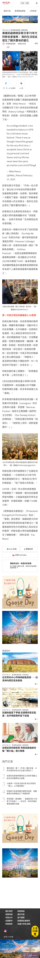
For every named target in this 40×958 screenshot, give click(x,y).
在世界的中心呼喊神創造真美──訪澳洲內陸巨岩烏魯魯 (20, 679)
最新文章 (7, 11)
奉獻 (27, 3)
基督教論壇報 (20, 11)
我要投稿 (9, 914)
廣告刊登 (21, 914)
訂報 (22, 3)
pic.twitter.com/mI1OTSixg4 (21, 165)
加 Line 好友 (11, 549)
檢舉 (36, 43)
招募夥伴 (9, 920)
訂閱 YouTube (20, 555)
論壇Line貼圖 (8, 937)
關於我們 (9, 911)
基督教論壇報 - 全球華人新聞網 (6, 3)
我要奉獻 (13, 567)
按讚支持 (29, 549)
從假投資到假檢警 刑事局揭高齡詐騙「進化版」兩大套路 (19, 749)
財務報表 (9, 923)
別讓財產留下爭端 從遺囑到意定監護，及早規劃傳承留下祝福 (19, 714)
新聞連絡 (21, 911)
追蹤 (8, 47)
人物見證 (32, 11)
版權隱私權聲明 (23, 920)
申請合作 (9, 917)
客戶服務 (21, 917)
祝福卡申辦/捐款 (24, 923)
